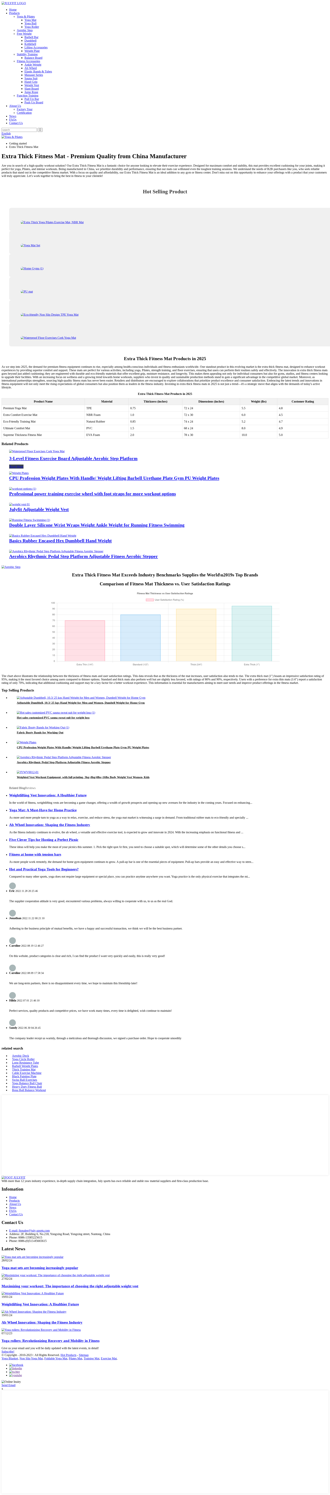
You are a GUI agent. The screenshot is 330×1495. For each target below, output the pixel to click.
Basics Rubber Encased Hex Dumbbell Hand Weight (60, 540)
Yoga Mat (30, 20)
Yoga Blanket (10, 1358)
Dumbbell (30, 40)
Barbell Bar (31, 37)
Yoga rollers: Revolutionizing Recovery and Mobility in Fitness (50, 1341)
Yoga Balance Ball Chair (27, 1083)
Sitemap (84, 1355)
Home (13, 9)
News (12, 116)
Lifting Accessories (36, 47)
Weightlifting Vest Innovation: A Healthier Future (48, 795)
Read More (16, 466)
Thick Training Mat (24, 1069)
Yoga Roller (31, 26)
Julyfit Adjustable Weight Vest (39, 509)
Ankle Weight (32, 64)
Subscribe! (8, 1351)
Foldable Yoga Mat (55, 1358)
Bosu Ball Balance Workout (29, 1090)
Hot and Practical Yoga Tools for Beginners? (44, 869)
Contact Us (16, 123)
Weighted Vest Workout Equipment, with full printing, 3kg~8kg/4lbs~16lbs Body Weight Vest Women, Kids (83, 777)
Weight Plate (32, 50)
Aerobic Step (25, 30)
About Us (15, 105)
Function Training (27, 95)
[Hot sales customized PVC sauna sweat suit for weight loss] (56, 712)
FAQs (12, 119)
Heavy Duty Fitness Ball (27, 1086)
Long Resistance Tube (25, 1062)
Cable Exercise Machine (26, 1073)
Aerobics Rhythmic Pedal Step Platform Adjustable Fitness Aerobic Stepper (83, 556)
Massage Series (33, 75)
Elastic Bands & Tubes (38, 71)
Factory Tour (24, 109)
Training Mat (91, 1358)
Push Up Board (33, 102)
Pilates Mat (75, 1358)
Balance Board (33, 57)
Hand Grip (30, 81)
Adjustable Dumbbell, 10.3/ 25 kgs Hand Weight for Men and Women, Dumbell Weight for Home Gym (81, 702)
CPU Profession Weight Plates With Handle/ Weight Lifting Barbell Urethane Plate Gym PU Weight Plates (114, 478)
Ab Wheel (30, 68)
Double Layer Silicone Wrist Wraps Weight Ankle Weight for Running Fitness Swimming (96, 525)
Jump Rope (31, 92)
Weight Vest (31, 85)
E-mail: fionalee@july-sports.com (29, 1230)
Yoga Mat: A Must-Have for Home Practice (43, 810)
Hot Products (68, 1355)
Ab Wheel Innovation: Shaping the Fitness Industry (49, 825)
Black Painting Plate (24, 1076)
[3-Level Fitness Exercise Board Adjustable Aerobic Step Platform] (37, 451)
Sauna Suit (30, 78)
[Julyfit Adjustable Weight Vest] (19, 504)
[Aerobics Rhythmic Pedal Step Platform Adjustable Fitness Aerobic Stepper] (56, 551)
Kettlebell (30, 44)
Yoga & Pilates (26, 16)
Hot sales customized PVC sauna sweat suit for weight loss (53, 717)
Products (14, 13)
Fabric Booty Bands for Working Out (40, 732)
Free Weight (24, 33)
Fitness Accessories (28, 61)
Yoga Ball (30, 23)
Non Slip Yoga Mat (31, 1358)
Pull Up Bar (31, 99)
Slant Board (31, 88)
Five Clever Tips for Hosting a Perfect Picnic (43, 840)
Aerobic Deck (20, 1055)
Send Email (8, 1385)
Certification (24, 112)
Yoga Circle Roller (23, 1059)
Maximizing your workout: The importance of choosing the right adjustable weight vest (70, 1286)
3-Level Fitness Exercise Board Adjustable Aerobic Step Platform (73, 458)
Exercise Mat (109, 1358)
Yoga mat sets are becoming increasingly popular (40, 1268)
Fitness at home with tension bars (35, 854)
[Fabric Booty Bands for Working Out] (43, 727)
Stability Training (27, 54)
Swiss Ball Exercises (24, 1079)
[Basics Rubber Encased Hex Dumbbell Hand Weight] (42, 535)
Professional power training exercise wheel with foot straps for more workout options (92, 493)
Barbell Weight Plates (25, 1066)
